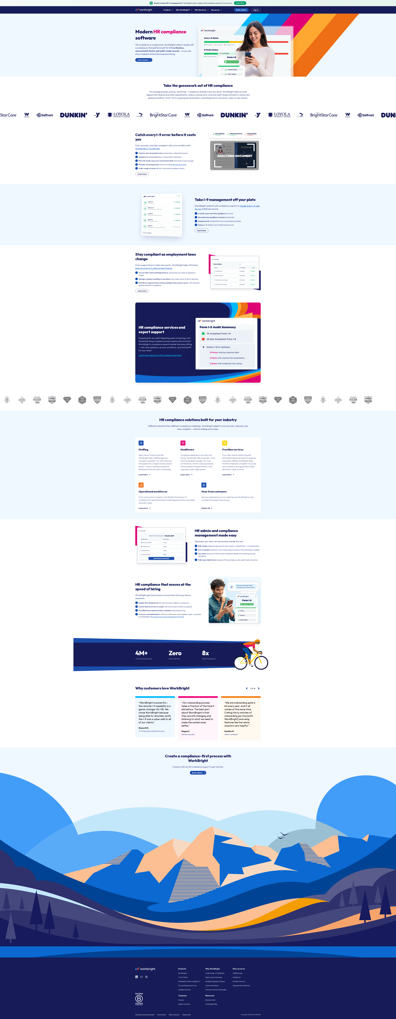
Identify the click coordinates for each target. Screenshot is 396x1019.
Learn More (240, 3)
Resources (215, 10)
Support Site (187, 1014)
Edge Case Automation (213, 977)
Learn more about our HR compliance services (160, 355)
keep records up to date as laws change (153, 268)
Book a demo (241, 10)
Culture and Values (212, 985)
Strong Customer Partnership (215, 990)
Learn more (142, 174)
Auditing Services (184, 990)
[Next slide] (259, 688)
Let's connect (143, 60)
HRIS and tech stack (179, 165)
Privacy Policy (161, 1014)
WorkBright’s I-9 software (147, 148)
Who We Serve (200, 10)
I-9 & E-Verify (183, 977)
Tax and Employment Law (187, 985)
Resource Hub (210, 1000)
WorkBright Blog (211, 1004)
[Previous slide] (247, 688)
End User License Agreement (145, 1014)
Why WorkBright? (183, 10)
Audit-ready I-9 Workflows (215, 973)
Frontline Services (239, 981)
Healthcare (237, 977)
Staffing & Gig (237, 973)
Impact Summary (184, 1004)
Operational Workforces (241, 985)
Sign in (255, 10)
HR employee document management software (167, 617)
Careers (181, 1000)
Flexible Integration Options (215, 981)
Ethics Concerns (174, 1014)
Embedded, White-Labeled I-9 (189, 981)
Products (167, 10)
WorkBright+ (182, 973)
